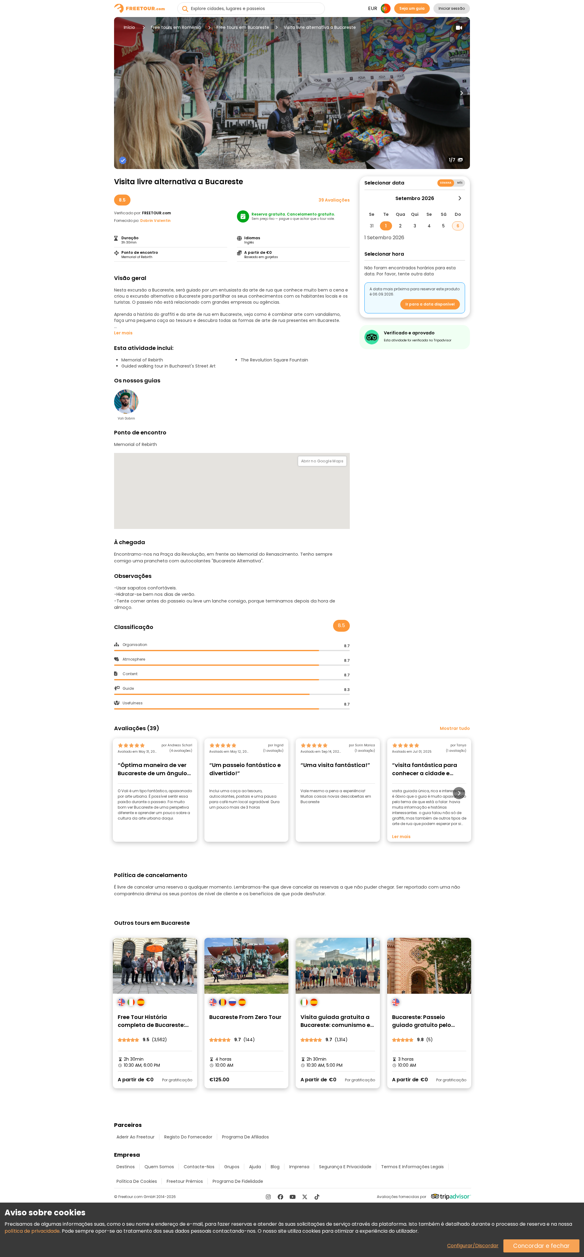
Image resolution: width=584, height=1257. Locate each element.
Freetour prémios (185, 1181)
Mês (460, 183)
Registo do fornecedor (188, 1137)
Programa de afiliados (245, 1137)
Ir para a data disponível (430, 304)
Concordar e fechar (541, 1246)
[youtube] (292, 1196)
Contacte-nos (199, 1167)
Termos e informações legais (412, 1167)
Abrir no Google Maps (322, 461)
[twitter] (304, 1196)
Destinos (125, 1167)
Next (461, 93)
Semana (446, 183)
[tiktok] (317, 1196)
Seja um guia (412, 8)
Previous (122, 93)
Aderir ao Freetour (135, 1137)
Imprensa (299, 1167)
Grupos (231, 1167)
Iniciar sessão (452, 8)
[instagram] (268, 1196)
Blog (275, 1167)
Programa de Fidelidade (238, 1181)
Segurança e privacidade (345, 1167)
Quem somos (159, 1167)
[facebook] (280, 1196)
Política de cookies (136, 1181)
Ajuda (255, 1167)
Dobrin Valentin (155, 220)
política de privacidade (32, 1231)
